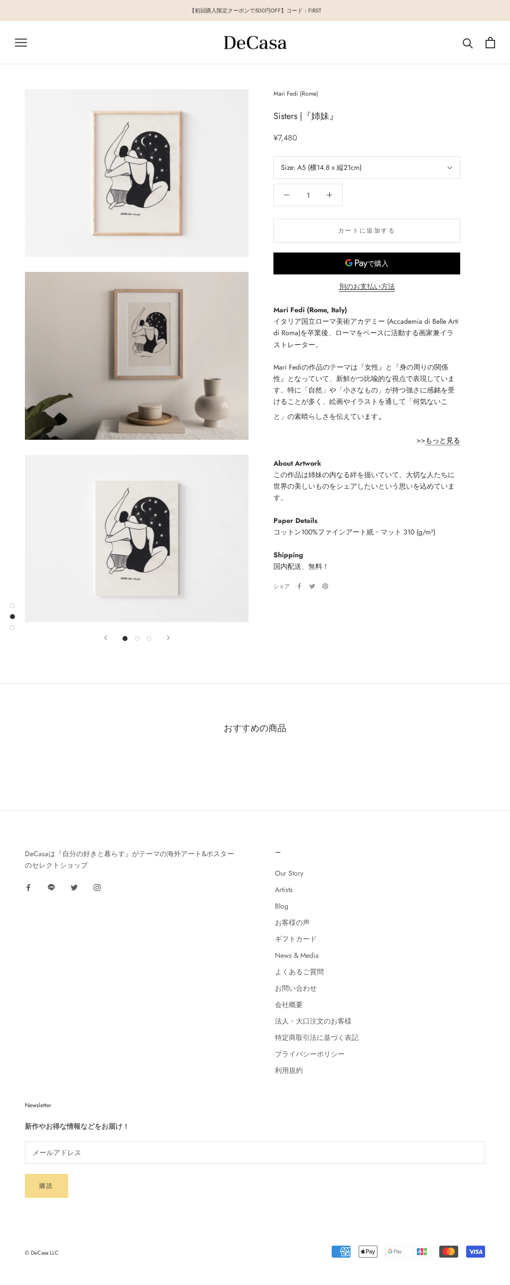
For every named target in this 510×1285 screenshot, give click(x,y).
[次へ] (168, 638)
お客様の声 (292, 922)
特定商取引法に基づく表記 (317, 1037)
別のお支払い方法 (367, 286)
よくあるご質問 (299, 972)
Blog (281, 906)
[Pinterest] (325, 586)
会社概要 (289, 1005)
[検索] (468, 42)
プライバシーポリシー (310, 1054)
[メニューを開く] (21, 42)
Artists (284, 890)
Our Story (289, 873)
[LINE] (51, 887)
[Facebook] (299, 586)
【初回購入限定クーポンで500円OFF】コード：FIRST (255, 10)
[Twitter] (312, 586)
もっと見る (442, 440)
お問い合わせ (296, 988)
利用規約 (289, 1070)
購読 (46, 1185)
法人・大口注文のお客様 (313, 1021)
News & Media (297, 955)
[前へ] (105, 638)
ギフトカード (296, 939)
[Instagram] (97, 887)
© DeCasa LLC (42, 1253)
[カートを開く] (490, 42)
